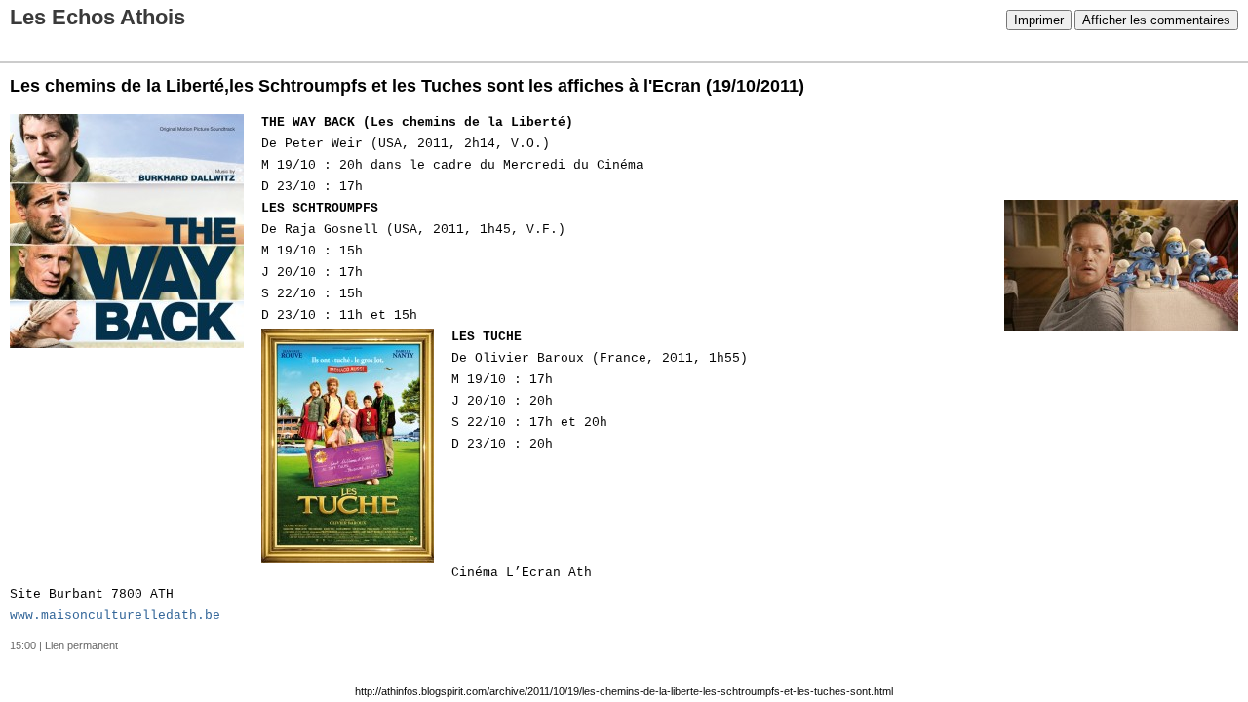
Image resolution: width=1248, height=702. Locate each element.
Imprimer (1039, 20)
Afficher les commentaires (1156, 20)
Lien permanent (81, 645)
